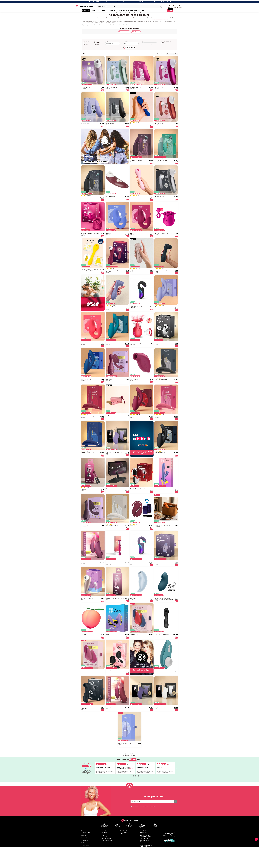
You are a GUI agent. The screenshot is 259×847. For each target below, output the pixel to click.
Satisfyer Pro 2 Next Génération (137, 270)
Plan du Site (104, 842)
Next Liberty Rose (85, 670)
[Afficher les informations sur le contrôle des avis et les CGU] (92, 770)
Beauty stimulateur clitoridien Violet (125, 743)
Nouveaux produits (86, 832)
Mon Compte (124, 832)
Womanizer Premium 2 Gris (112, 525)
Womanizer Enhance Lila (86, 123)
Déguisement (85, 840)
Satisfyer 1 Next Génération (87, 598)
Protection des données (107, 840)
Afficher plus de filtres (130, 47)
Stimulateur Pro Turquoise (111, 87)
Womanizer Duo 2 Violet (160, 306)
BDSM (83, 844)
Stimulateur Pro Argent (159, 196)
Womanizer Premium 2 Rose (161, 416)
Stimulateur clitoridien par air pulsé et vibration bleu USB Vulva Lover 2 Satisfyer (164, 599)
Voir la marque (103, 161)
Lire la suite (86, 26)
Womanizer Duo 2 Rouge (135, 416)
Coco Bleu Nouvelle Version (136, 123)
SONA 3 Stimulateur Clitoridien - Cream (163, 707)
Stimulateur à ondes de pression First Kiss (115, 598)
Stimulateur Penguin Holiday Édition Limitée (139, 488)
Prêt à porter (84, 835)
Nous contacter (105, 832)
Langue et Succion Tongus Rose (137, 343)
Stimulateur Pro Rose (159, 87)
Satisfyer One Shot (134, 379)
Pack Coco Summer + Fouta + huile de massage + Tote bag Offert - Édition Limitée (89, 271)
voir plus (131, 768)
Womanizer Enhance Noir (111, 123)
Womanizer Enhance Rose (136, 87)
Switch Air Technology (110, 196)
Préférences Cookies (125, 833)
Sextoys (84, 842)
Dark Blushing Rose (110, 670)
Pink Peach (83, 634)
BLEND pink (132, 233)
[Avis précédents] (94, 768)
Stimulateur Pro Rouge (159, 123)
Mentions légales (105, 836)
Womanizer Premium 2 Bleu (87, 452)
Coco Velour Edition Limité (111, 415)
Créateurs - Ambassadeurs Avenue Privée (109, 834)
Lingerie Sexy (85, 833)
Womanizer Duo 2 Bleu (86, 379)
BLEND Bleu (108, 233)
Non (86, 44)
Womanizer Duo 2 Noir (160, 452)
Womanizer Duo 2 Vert (111, 343)
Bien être (84, 839)
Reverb (107, 634)
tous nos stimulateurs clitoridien (160, 19)
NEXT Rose (83, 561)
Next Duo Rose (109, 379)
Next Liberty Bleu (134, 634)
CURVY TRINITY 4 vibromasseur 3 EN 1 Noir (164, 634)
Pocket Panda (157, 343)
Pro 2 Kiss (83, 489)
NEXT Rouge (108, 707)
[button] (169, 6)
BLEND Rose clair (85, 343)
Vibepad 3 (108, 488)
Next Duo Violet (84, 525)
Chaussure (84, 837)
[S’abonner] (175, 801)
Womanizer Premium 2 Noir (161, 379)
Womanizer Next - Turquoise (161, 160)
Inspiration (132, 525)
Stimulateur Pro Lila (85, 87)
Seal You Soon (133, 598)
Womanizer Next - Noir (86, 197)
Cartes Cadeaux (85, 845)
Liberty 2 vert (157, 670)
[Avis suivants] (176, 768)
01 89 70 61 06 (144, 838)
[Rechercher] (160, 6)
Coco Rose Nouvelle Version (136, 197)
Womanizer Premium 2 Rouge (87, 416)
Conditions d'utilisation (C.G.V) (108, 838)
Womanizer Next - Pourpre (136, 160)
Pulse (156, 488)
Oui (85, 42)
